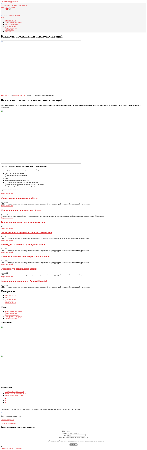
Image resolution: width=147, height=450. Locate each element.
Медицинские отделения (13, 22)
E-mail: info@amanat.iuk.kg (14, 395)
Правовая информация (8, 423)
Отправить (73, 444)
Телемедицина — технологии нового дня (23, 222)
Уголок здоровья (10, 26)
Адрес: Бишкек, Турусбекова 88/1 (16, 393)
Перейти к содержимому (9, 2)
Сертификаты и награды (13, 317)
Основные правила (7, 420)
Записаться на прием (8, 7)
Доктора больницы (11, 24)
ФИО (64, 431)
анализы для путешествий (23, 244)
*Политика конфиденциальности (12, 448)
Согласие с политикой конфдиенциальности (73, 437)
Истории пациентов (11, 315)
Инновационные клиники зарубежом (21, 210)
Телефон (64, 433)
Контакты (8, 31)
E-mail (64, 435)
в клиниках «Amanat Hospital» (24, 281)
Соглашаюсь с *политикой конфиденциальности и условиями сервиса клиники (76, 441)
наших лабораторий (19, 268)
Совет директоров (11, 318)
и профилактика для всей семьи (26, 232)
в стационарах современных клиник (25, 256)
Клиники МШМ (10, 21)
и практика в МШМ (19, 198)
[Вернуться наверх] (1, 406)
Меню (3, 17)
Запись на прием (10, 303)
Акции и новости (11, 28)
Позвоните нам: (14, 5)
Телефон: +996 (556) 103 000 (14, 392)
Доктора (7, 297)
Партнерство (9, 30)
